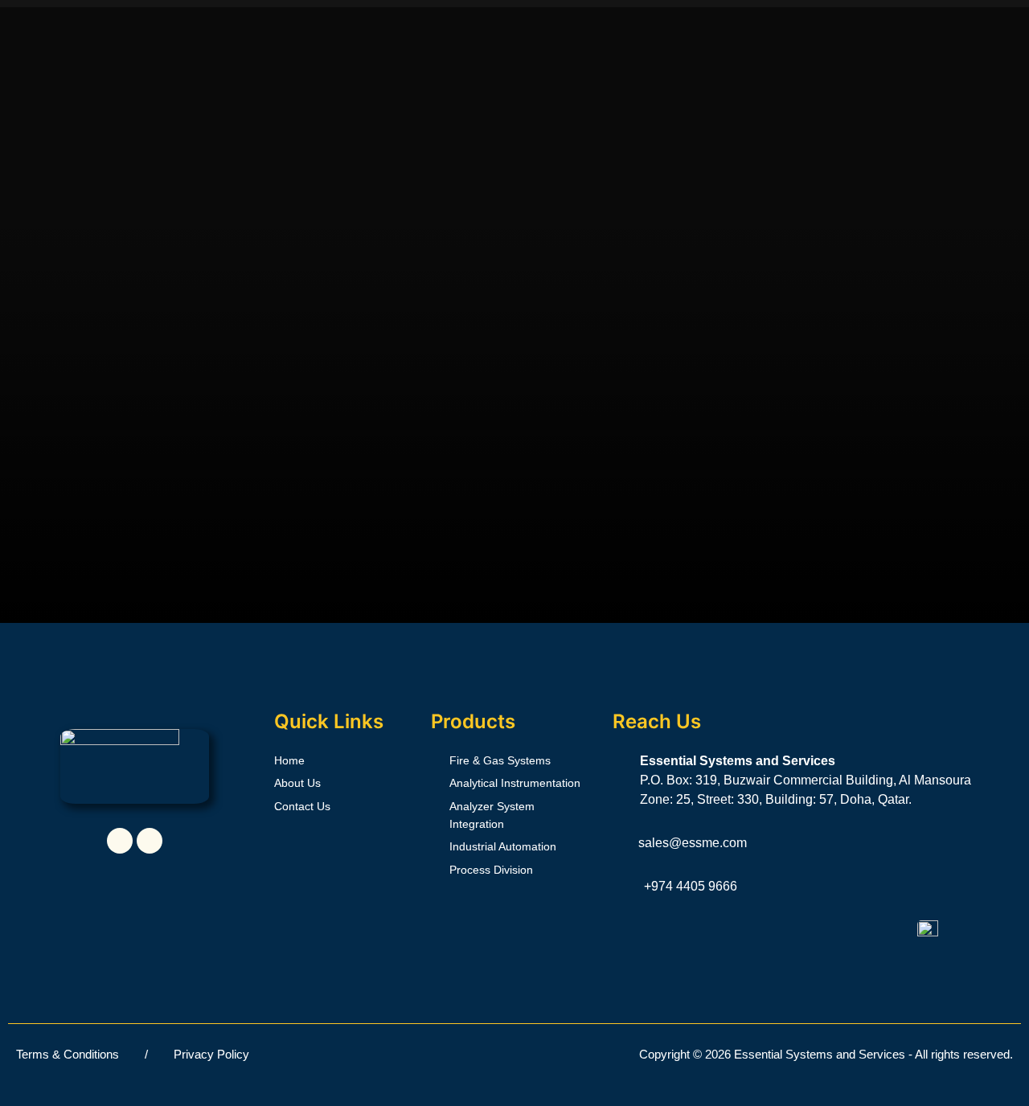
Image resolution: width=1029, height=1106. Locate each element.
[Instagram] (149, 841)
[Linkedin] (120, 841)
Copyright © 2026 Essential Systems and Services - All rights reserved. (826, 1054)
